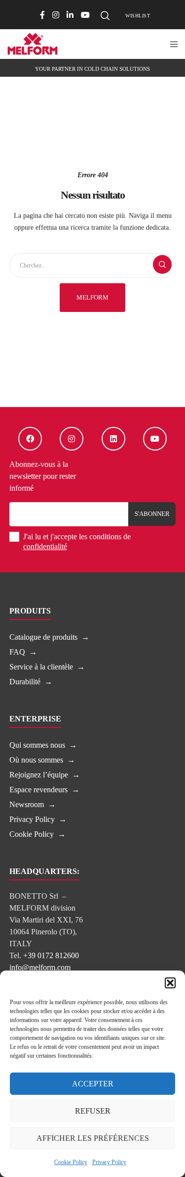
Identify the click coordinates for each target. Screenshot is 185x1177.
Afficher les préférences (93, 1138)
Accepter (92, 1083)
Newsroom (26, 804)
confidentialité (45, 546)
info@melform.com (40, 967)
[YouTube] (85, 15)
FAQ (17, 652)
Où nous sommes (36, 760)
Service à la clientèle (41, 667)
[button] (170, 983)
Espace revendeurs (38, 789)
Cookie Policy (70, 1162)
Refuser (93, 1111)
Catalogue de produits (43, 637)
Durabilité (24, 681)
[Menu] (171, 44)
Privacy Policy (109, 1162)
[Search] (105, 16)
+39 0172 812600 (51, 955)
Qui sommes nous (37, 745)
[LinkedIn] (70, 15)
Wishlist (137, 15)
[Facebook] (42, 15)
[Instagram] (55, 15)
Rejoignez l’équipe (38, 774)
